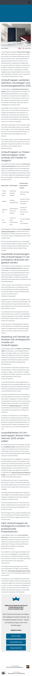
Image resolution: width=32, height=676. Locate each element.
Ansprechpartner (16, 648)
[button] (3, 673)
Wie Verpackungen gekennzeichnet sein (19, 571)
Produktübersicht (16, 642)
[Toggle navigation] (29, 2)
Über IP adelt (16, 636)
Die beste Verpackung (15, 405)
